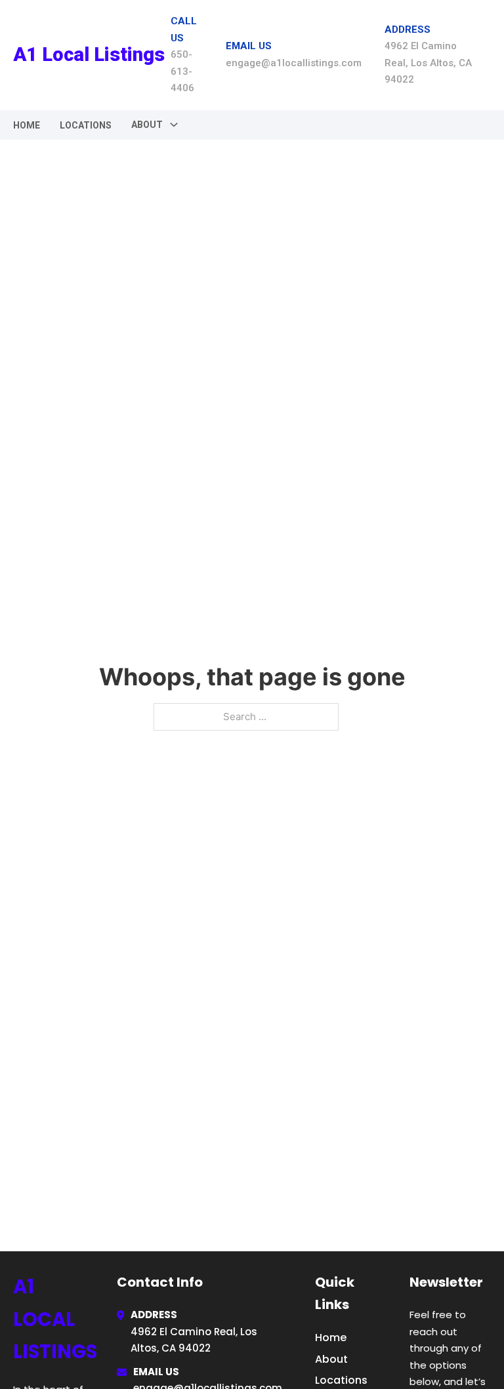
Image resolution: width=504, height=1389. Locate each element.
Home (26, 125)
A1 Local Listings (89, 54)
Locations (86, 125)
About (331, 1359)
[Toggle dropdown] (173, 124)
